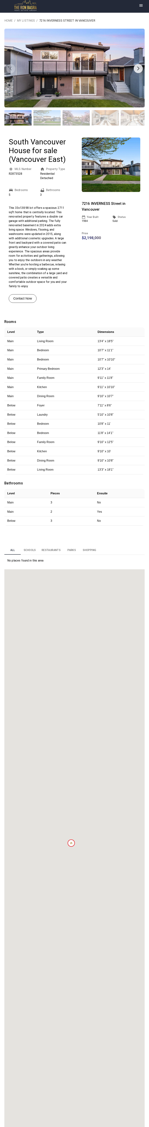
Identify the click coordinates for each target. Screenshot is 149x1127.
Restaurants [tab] (51, 550)
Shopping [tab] (89, 550)
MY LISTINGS (26, 20)
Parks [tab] (71, 550)
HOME (8, 20)
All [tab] (12, 550)
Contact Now (22, 298)
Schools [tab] (30, 550)
